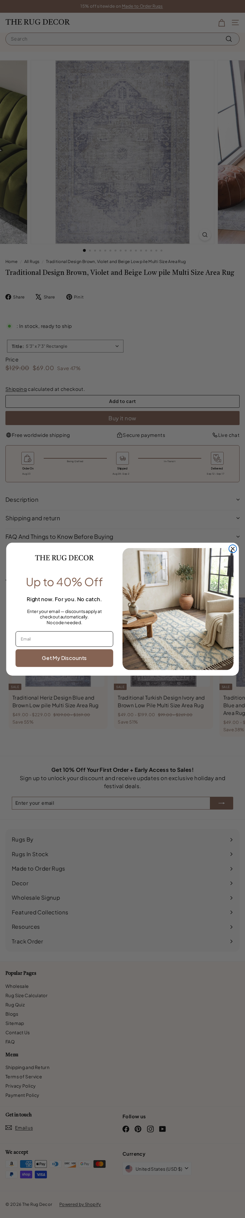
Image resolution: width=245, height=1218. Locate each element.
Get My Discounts (64, 657)
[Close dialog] (232, 548)
